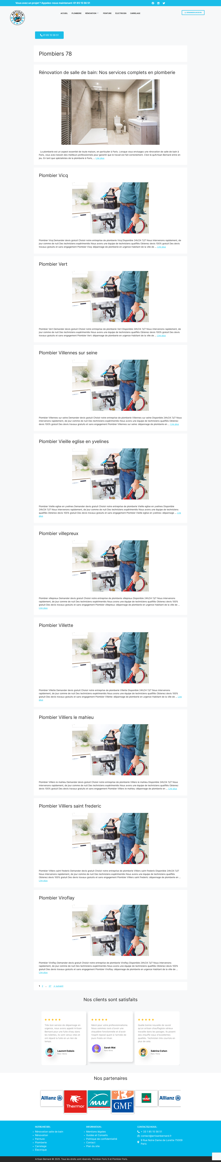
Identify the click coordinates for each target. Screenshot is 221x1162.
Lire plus (100, 158)
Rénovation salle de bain (49, 1131)
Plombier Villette (56, 625)
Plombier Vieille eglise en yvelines (74, 441)
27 (50, 986)
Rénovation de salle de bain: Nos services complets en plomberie (107, 72)
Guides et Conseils (97, 1135)
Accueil (64, 13)
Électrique (41, 1149)
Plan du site (93, 1146)
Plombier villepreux (58, 533)
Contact (90, 1142)
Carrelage (135, 13)
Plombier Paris (119, 1159)
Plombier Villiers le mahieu (66, 717)
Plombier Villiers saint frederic (70, 806)
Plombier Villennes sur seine (68, 352)
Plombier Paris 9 (100, 1159)
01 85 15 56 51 (81, 3)
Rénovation (90, 13)
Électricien (120, 13)
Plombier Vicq (53, 175)
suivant (58, 986)
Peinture (107, 13)
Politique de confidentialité (101, 1138)
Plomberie (76, 13)
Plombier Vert (53, 264)
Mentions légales (96, 1131)
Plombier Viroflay (56, 897)
